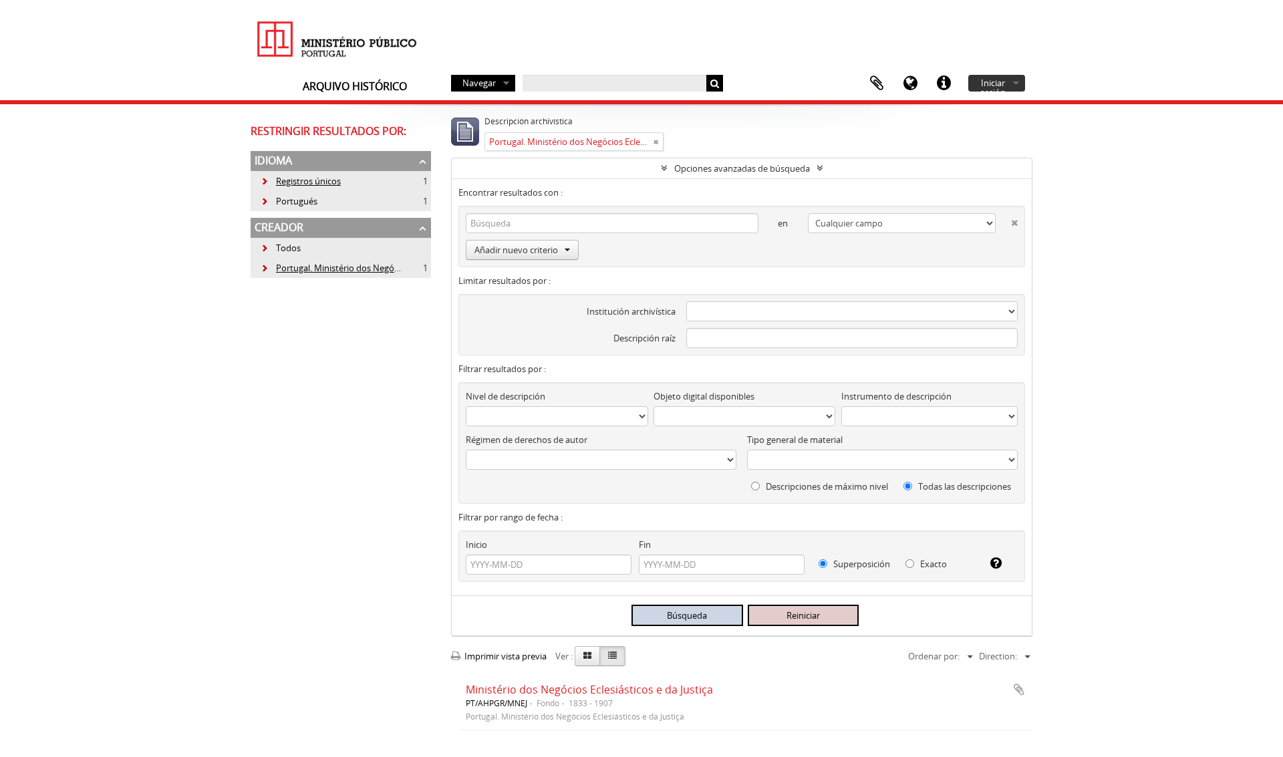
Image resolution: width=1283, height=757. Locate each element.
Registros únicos (301, 181)
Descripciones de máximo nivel (826, 486)
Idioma (910, 83)
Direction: (998, 656)
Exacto (932, 564)
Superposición (860, 564)
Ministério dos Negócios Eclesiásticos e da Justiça (589, 689)
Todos (288, 248)
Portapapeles (876, 83)
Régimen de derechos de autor (526, 440)
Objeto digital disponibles (704, 396)
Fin (645, 545)
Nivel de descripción (505, 396)
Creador (279, 227)
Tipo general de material (795, 440)
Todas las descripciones (963, 486)
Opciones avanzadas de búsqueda (742, 168)
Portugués (289, 201)
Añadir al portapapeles (1019, 689)
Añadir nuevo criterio (516, 250)
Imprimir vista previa (504, 656)
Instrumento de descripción (896, 396)
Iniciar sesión (993, 84)
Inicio (476, 545)
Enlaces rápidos (943, 83)
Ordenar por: (934, 656)
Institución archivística (631, 311)
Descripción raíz (644, 338)
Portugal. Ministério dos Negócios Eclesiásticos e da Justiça (384, 268)
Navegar (479, 83)
